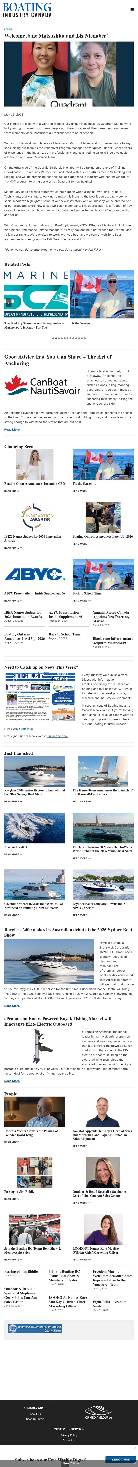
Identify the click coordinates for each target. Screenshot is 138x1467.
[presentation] (36, 294)
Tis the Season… (15, 323)
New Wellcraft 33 (16, 847)
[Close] (134, 1448)
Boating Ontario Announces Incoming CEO (34, 483)
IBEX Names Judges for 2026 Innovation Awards (32, 538)
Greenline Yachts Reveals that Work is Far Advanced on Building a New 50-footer (33, 905)
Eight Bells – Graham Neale (109, 1304)
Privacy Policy (69, 1435)
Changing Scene (19, 446)
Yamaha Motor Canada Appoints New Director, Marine (111, 616)
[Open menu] (132, 9)
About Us (35, 1413)
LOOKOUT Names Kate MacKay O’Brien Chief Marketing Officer (96, 1250)
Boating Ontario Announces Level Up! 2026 (103, 536)
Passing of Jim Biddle (19, 1191)
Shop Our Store (35, 1418)
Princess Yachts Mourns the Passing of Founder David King (96, 325)
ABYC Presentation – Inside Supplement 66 (34, 593)
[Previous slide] (9, 302)
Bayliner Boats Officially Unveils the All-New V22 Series (100, 905)
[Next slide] (129, 302)
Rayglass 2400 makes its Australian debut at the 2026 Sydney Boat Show (34, 792)
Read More (12, 429)
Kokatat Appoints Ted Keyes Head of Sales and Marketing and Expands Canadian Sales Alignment (102, 1135)
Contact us (69, 1440)
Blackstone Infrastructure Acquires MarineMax (113, 640)
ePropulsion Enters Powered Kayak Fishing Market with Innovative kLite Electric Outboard (58, 1021)
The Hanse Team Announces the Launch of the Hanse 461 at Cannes (102, 792)
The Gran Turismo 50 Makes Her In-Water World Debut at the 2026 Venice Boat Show (102, 849)
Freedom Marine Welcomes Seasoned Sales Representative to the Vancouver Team (112, 1278)
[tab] (53, 338)
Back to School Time (87, 593)
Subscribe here (57, 736)
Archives (27, 728)
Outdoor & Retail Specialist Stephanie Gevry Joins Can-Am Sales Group (99, 1193)
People (8, 29)
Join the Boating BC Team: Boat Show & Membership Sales (32, 1250)
